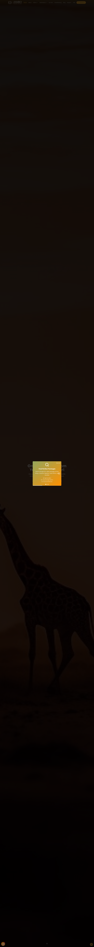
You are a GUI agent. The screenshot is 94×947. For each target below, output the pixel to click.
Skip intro (58, 463)
